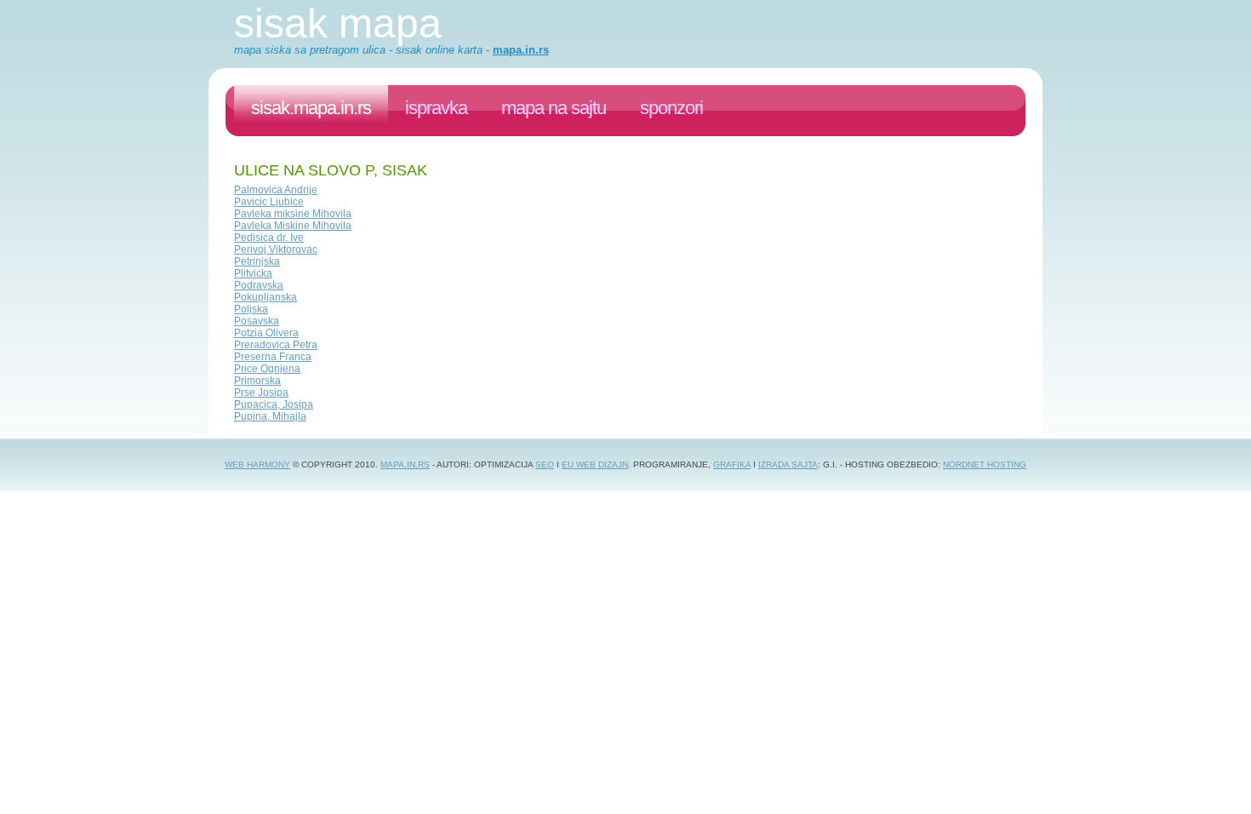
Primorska (257, 381)
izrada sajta (788, 464)
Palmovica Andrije (275, 190)
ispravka (436, 107)
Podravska (258, 285)
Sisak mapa (338, 23)
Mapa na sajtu (553, 107)
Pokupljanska (265, 297)
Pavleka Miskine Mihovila (292, 226)
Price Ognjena (267, 369)
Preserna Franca (272, 357)
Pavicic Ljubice (269, 202)
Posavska (256, 321)
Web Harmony (257, 464)
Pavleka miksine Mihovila (292, 214)
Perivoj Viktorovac (275, 249)
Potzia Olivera (266, 333)
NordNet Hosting (984, 464)
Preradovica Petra (275, 345)
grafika (732, 464)
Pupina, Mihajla (270, 416)
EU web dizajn (595, 464)
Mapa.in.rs (405, 464)
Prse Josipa (261, 392)
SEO (544, 464)
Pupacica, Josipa (273, 404)
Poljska (251, 309)
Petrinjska (257, 261)
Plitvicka (253, 273)
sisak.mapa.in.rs (311, 107)
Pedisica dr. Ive (269, 238)
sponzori (671, 107)
